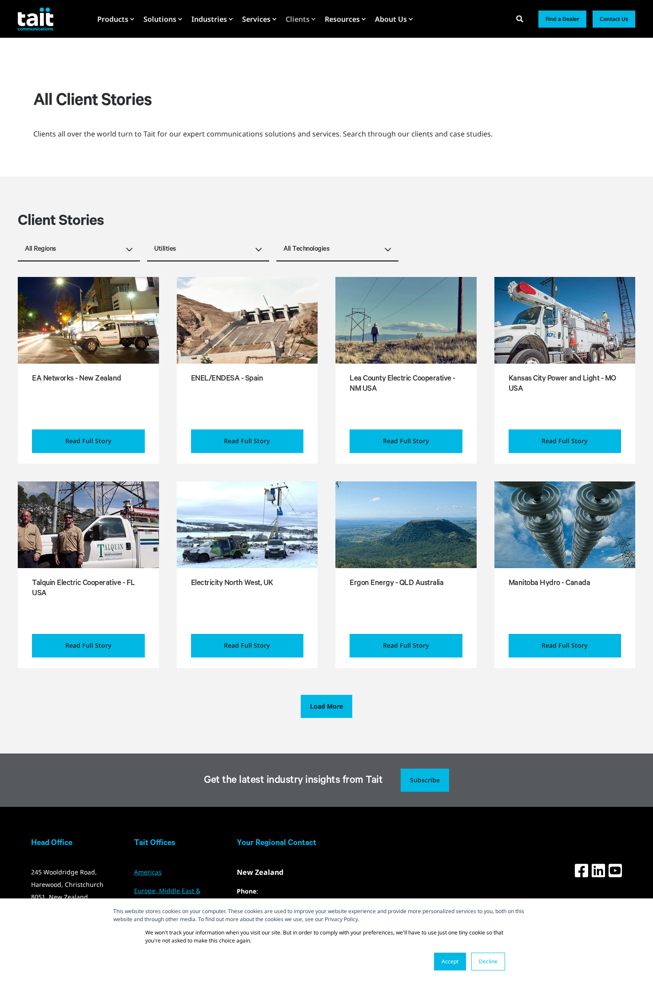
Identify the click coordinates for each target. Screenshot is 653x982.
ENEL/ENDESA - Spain (227, 379)
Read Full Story (88, 441)
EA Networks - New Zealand (76, 379)
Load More (326, 706)
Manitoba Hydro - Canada (549, 584)
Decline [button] (488, 961)
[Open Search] (520, 18)
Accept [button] (450, 961)
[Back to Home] (35, 18)
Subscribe (425, 780)
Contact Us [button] (614, 19)
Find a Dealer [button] (562, 19)
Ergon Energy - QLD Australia (396, 584)
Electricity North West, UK (232, 584)
